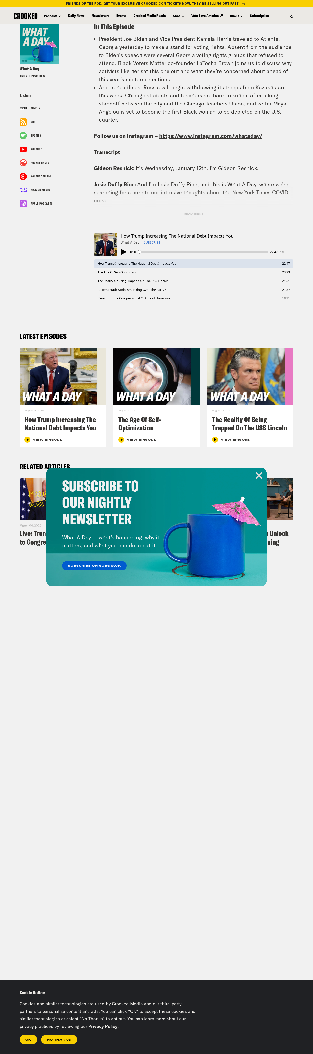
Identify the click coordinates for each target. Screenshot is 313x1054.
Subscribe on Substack (94, 565)
